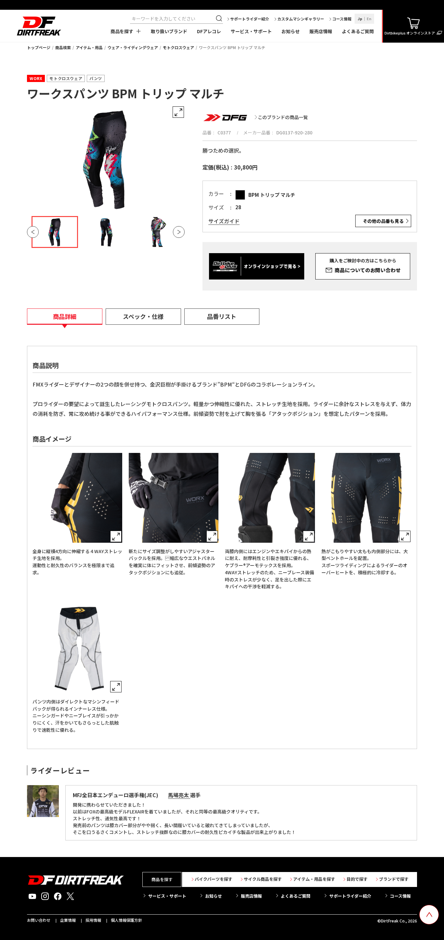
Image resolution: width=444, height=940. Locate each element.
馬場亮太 (179, 795)
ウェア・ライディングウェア (133, 47)
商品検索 (63, 47)
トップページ (38, 47)
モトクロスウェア (178, 47)
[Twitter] (70, 896)
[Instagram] (45, 896)
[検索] (219, 18)
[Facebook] (57, 896)
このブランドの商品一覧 (283, 117)
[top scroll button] (429, 914)
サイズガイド (224, 221)
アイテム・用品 (89, 47)
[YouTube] (32, 896)
